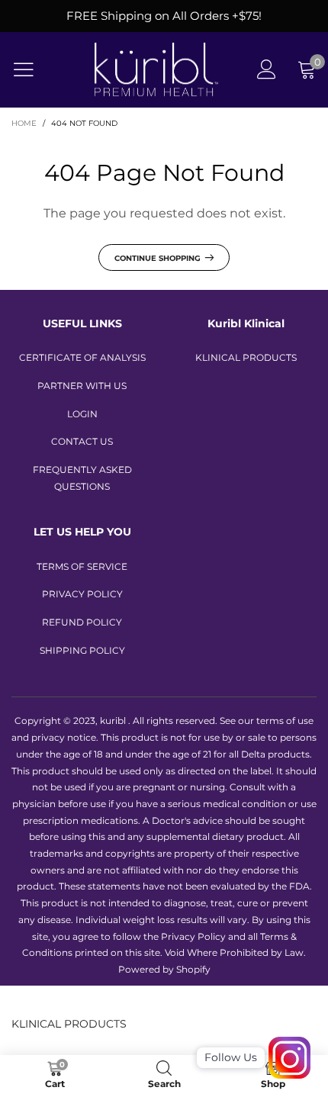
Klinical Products (246, 357)
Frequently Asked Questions (82, 478)
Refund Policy (82, 622)
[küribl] (156, 70)
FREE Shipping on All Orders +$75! (164, 15)
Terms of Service (82, 566)
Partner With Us (82, 385)
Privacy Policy (82, 594)
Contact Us (82, 441)
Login (82, 414)
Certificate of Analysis (82, 357)
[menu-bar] (33, 69)
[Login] (266, 70)
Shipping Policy (82, 650)
